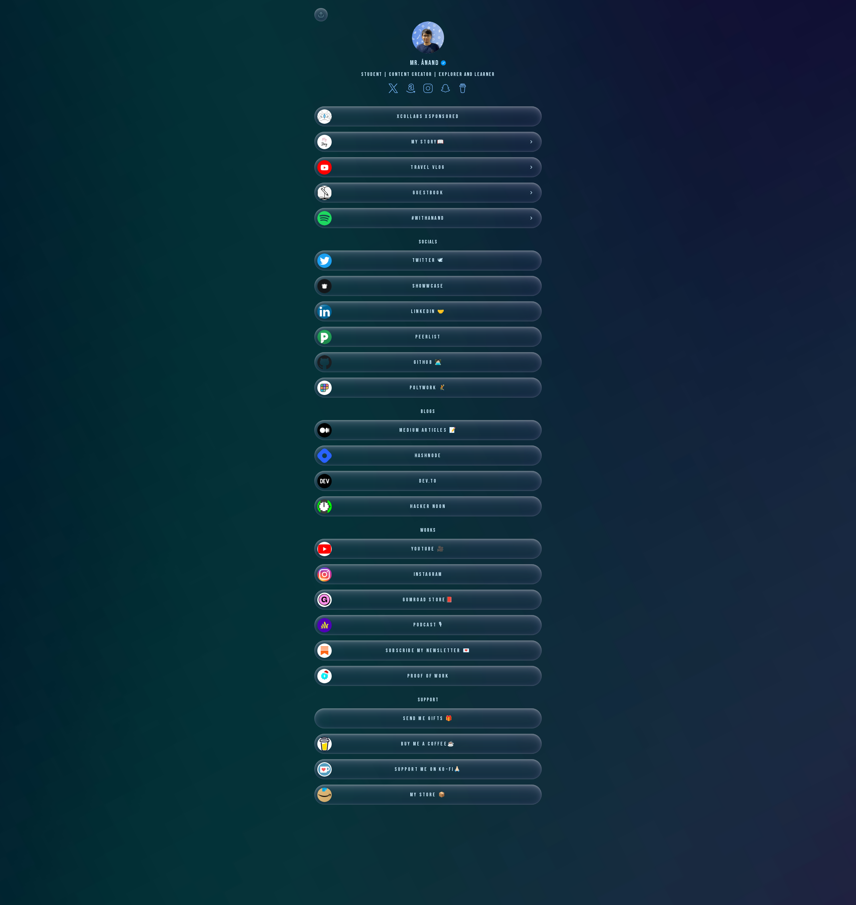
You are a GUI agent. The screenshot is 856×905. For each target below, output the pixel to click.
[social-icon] (393, 89)
